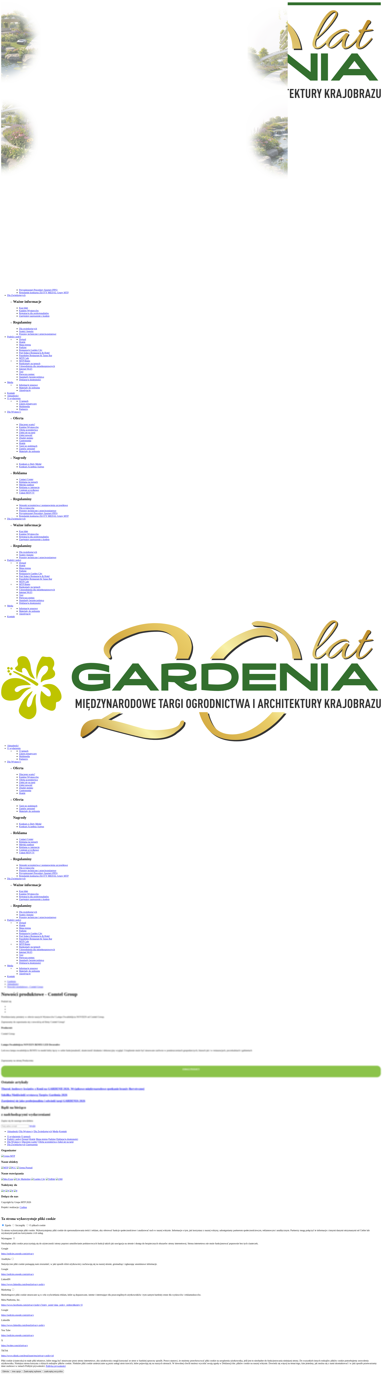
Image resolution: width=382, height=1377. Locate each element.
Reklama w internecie (29, 487)
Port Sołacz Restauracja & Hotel (34, 353)
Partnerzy (23, 409)
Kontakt (11, 393)
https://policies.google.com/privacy (17, 1253)
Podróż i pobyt (14, 336)
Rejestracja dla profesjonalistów (34, 313)
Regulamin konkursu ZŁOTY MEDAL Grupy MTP (44, 292)
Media (10, 382)
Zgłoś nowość (25, 435)
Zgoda (8, 1225)
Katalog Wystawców (29, 310)
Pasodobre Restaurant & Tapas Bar (35, 355)
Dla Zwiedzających (16, 295)
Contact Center (26, 479)
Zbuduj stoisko (26, 438)
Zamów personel (27, 448)
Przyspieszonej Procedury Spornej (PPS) (38, 290)
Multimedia (24, 406)
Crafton (23, 1207)
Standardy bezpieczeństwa (31, 377)
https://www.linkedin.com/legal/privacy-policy (23, 1284)
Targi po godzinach (28, 446)
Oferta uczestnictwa (28, 430)
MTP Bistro (24, 361)
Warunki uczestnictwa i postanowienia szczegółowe (43, 505)
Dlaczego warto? (27, 424)
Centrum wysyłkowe (29, 490)
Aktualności (13, 395)
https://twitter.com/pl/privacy (14, 1345)
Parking (22, 347)
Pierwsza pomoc (27, 374)
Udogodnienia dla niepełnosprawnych (37, 366)
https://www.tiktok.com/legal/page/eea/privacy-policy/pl (27, 1355)
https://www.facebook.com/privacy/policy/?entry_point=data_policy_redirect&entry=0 (42, 1305)
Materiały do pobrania (29, 387)
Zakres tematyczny (28, 404)
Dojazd (22, 339)
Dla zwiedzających (28, 328)
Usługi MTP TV (27, 492)
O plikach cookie (37, 1225)
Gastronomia (25, 440)
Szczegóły (20, 1225)
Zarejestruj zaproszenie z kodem (34, 316)
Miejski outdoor (26, 484)
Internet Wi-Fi (25, 369)
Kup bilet (23, 308)
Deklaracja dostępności (30, 379)
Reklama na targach (28, 482)
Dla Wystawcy (14, 412)
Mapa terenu (25, 344)
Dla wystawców (26, 508)
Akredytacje (25, 390)
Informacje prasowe (28, 385)
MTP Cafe (24, 358)
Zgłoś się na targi (27, 432)
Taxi (21, 371)
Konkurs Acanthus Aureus (31, 466)
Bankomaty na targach (29, 363)
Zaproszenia (32, 1144)
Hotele (22, 342)
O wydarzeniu (14, 398)
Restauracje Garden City (30, 350)
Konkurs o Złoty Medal (30, 464)
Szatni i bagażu (26, 331)
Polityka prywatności (56, 1366)
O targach (23, 401)
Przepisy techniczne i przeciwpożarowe (37, 334)
